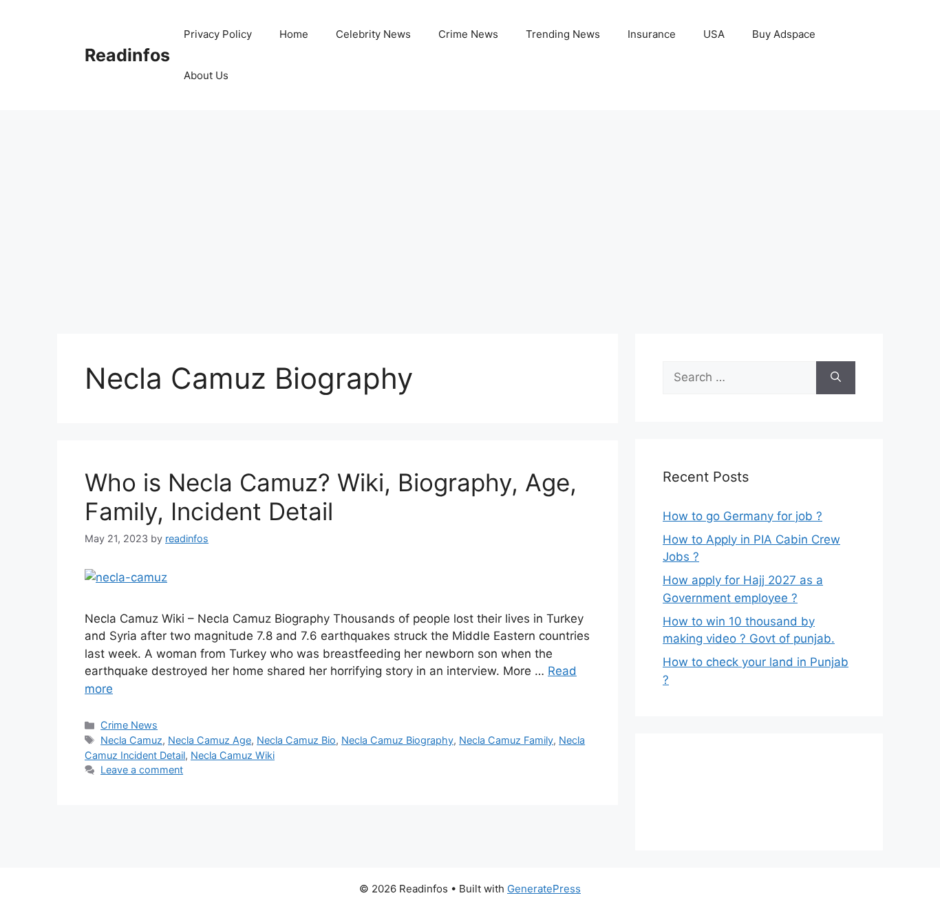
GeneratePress (544, 888)
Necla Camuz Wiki (233, 755)
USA (714, 34)
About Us (206, 75)
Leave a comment (141, 769)
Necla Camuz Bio (296, 740)
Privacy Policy (218, 34)
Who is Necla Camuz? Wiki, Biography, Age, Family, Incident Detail (331, 497)
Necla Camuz (131, 740)
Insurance (652, 34)
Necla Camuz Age (209, 740)
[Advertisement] (470, 213)
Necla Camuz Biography (397, 740)
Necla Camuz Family (506, 740)
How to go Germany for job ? (742, 516)
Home (293, 34)
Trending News (563, 34)
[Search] (835, 377)
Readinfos (127, 55)
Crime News (468, 34)
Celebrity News (373, 34)
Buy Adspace (783, 34)
